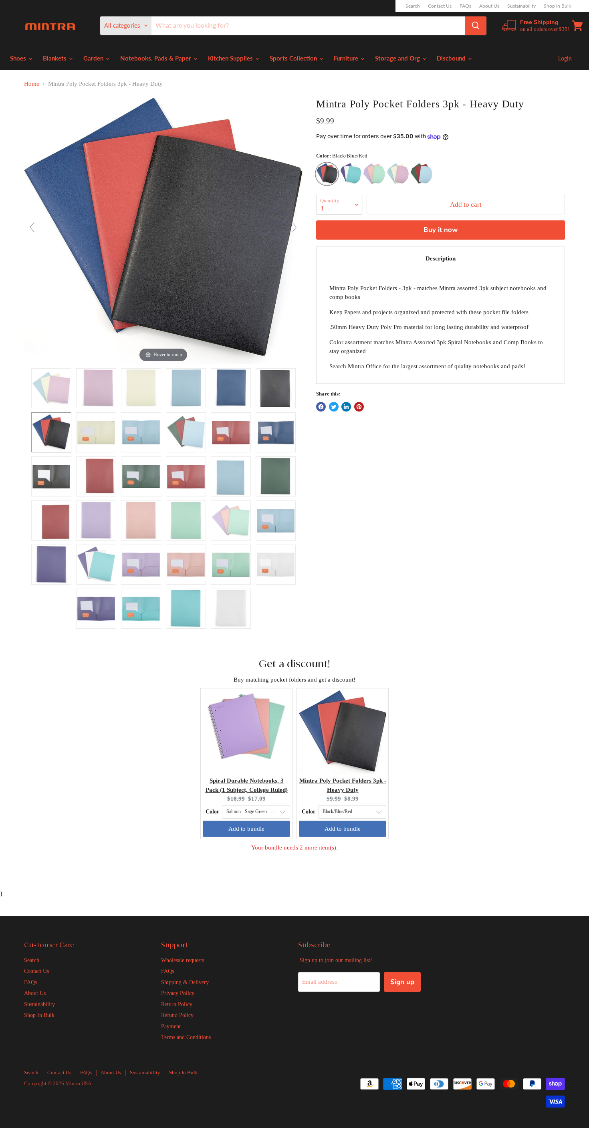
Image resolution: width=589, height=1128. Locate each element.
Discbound (452, 58)
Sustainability (521, 6)
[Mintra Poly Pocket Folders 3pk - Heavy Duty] (51, 388)
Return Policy (176, 1004)
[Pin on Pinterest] (359, 407)
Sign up (402, 982)
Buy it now (441, 229)
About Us (489, 6)
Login (565, 58)
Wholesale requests (182, 960)
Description (441, 258)
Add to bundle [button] (246, 828)
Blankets (55, 58)
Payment (171, 1026)
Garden (94, 58)
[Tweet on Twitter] (334, 407)
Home (31, 84)
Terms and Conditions (186, 1037)
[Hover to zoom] (163, 230)
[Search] (475, 25)
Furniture (347, 58)
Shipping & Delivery (185, 982)
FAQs (465, 6)
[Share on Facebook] (321, 407)
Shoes (19, 58)
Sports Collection (294, 58)
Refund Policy (177, 1015)
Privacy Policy (177, 993)
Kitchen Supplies (231, 58)
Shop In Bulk (557, 6)
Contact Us (440, 6)
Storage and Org (398, 58)
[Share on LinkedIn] (346, 407)
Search (412, 6)
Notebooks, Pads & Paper (156, 58)
